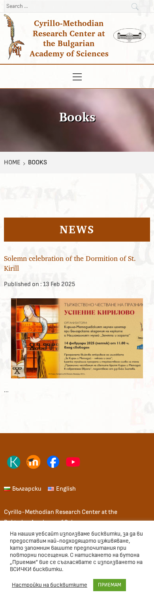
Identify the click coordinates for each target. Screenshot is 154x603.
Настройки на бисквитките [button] (49, 585)
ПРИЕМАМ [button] (109, 585)
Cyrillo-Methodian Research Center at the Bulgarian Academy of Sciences (69, 38)
